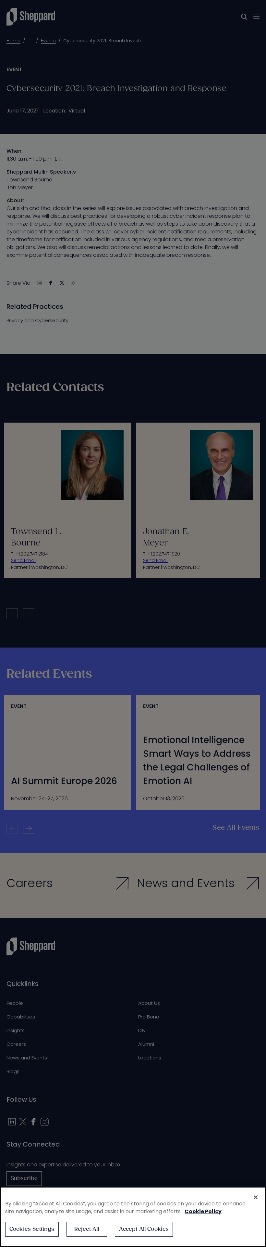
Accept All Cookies (144, 1229)
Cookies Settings (31, 1229)
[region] (133, 1217)
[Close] (255, 1197)
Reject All (86, 1229)
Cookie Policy (203, 1211)
